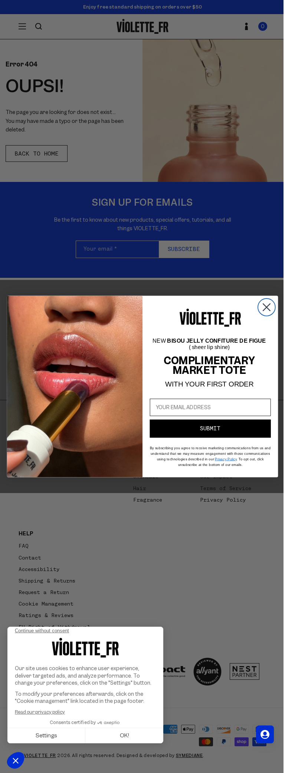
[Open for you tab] (265, 734)
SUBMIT (210, 428)
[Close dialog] (266, 307)
